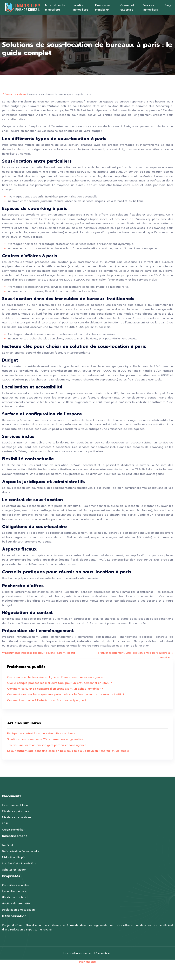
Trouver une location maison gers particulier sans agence (46, 745)
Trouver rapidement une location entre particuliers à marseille (134, 655)
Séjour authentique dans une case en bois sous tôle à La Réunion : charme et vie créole (68, 751)
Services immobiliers (150, 7)
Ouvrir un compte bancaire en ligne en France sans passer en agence (55, 677)
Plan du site (87, 962)
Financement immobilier (104, 7)
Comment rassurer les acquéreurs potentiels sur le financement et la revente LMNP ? (65, 694)
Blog (168, 5)
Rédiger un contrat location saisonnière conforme (41, 733)
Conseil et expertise (127, 7)
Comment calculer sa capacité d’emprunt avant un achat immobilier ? (55, 689)
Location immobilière (80, 7)
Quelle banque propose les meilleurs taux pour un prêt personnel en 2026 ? (59, 683)
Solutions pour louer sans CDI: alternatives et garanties (45, 739)
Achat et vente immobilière (54, 7)
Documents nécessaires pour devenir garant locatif (40, 653)
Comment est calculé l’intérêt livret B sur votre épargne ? (46, 700)
